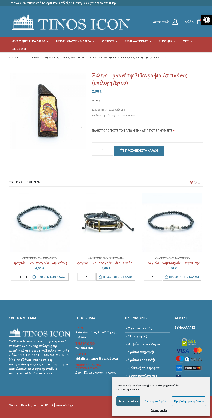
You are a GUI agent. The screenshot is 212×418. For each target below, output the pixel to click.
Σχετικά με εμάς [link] (140, 328)
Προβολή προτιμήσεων (189, 401)
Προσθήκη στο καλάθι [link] (51, 276)
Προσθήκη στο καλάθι (141, 150)
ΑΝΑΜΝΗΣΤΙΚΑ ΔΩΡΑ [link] (28, 41)
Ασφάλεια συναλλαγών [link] (144, 344)
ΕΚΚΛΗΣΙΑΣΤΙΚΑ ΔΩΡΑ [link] (73, 41)
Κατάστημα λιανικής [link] (142, 375)
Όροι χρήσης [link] (137, 336)
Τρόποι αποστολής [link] (141, 359)
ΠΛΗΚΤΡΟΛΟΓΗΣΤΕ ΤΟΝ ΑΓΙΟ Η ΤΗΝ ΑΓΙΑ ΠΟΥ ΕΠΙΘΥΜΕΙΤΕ (133, 130)
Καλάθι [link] (189, 22)
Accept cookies (128, 401)
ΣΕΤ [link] (186, 41)
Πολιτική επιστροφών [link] (144, 368)
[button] (191, 182)
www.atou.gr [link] (64, 405)
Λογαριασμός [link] (161, 22)
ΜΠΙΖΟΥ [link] (107, 41)
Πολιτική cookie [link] (159, 410)
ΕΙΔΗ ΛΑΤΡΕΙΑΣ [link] (136, 41)
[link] (206, 20)
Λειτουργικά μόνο (156, 401)
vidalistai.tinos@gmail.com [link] (96, 358)
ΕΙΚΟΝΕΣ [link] (166, 41)
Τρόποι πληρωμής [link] (141, 352)
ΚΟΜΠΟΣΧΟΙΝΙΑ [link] (50, 258)
